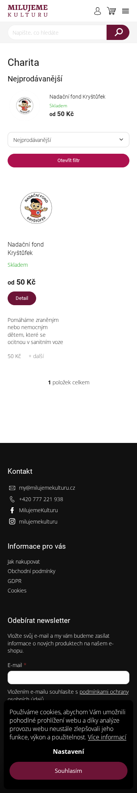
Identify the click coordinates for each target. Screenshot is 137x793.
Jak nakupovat (24, 561)
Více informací (107, 737)
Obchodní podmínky (31, 571)
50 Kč (14, 356)
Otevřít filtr (68, 160)
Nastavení (68, 751)
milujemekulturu (38, 521)
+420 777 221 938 (41, 499)
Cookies (17, 590)
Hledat (118, 32)
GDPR (14, 580)
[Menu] (125, 11)
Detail (22, 298)
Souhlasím (68, 770)
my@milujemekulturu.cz (47, 487)
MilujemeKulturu (38, 510)
